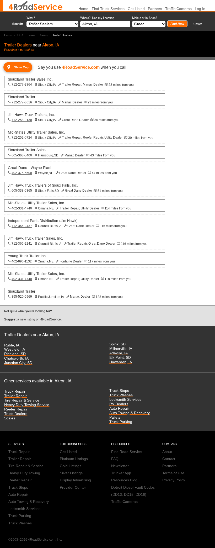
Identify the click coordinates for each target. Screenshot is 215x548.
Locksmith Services (125, 400)
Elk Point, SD (120, 358)
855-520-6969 (22, 296)
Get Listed (136, 9)
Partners (155, 9)
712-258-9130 (22, 120)
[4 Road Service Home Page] (35, 5)
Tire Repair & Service (21, 400)
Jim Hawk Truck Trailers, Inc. (31, 114)
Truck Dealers (15, 414)
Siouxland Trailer (21, 96)
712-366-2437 (22, 226)
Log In (200, 9)
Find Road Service (126, 452)
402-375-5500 (22, 173)
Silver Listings (71, 473)
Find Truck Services (108, 9)
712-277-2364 (22, 84)
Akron (43, 35)
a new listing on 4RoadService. (33, 319)
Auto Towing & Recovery (129, 413)
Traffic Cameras (178, 9)
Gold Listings (70, 466)
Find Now (177, 23)
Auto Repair (119, 408)
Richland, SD (15, 354)
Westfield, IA (14, 349)
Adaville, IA (118, 353)
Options (198, 23)
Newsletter (120, 466)
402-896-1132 (22, 261)
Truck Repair (14, 391)
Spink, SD (117, 344)
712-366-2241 (22, 243)
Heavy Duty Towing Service (26, 405)
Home (8, 35)
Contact (168, 459)
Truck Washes (121, 395)
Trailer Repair (15, 396)
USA (20, 35)
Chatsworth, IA (16, 358)
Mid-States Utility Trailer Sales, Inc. (36, 132)
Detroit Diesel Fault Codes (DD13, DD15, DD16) (133, 491)
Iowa (32, 35)
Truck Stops (119, 391)
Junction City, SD (18, 363)
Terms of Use (173, 473)
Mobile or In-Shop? (144, 17)
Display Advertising (75, 480)
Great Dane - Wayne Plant (29, 167)
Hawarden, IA (120, 362)
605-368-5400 (22, 155)
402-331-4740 (22, 208)
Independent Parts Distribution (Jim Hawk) (43, 220)
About (167, 452)
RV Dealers (118, 404)
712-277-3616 (22, 102)
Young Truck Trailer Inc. (27, 255)
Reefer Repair (16, 409)
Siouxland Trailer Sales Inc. (30, 79)
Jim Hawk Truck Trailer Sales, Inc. (35, 238)
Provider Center (73, 487)
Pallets (114, 417)
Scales (9, 418)
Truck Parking (120, 422)
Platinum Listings (74, 459)
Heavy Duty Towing (24, 473)
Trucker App (121, 473)
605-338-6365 (22, 190)
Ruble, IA (11, 345)
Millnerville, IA (120, 349)
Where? (97, 17)
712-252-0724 (22, 137)
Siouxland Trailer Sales (27, 149)
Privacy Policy (173, 480)
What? (30, 17)
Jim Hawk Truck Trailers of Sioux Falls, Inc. (43, 185)
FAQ (115, 459)
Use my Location (103, 17)
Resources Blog (124, 480)
